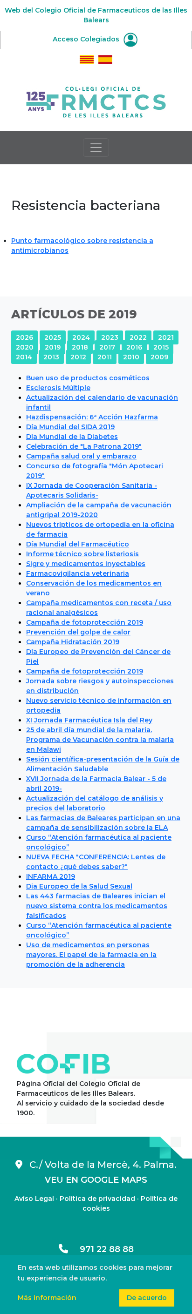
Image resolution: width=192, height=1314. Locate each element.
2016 (134, 347)
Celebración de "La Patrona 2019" (84, 446)
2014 (24, 357)
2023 (109, 337)
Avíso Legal (34, 1198)
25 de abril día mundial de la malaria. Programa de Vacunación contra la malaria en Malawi (100, 740)
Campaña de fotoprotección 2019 (84, 622)
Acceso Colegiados (87, 39)
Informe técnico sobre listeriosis (82, 554)
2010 (131, 357)
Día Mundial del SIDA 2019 (70, 427)
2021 (166, 337)
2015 (161, 347)
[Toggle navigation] (96, 147)
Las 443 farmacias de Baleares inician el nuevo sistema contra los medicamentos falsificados (96, 906)
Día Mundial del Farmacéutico (77, 544)
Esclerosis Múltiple (58, 388)
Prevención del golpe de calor (78, 632)
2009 (159, 357)
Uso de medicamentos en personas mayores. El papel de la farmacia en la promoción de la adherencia (91, 955)
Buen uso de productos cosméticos (88, 378)
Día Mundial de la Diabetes (72, 436)
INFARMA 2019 (50, 876)
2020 (25, 347)
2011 (104, 357)
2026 (24, 337)
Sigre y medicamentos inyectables (85, 563)
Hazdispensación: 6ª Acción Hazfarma (92, 417)
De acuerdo (147, 1298)
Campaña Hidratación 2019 (72, 642)
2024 (81, 337)
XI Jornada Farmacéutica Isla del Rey (89, 720)
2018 (80, 347)
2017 (107, 347)
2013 (51, 357)
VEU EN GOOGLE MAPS (96, 1180)
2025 (52, 337)
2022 (138, 337)
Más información (47, 1298)
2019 (53, 347)
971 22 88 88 (101, 1249)
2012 (78, 357)
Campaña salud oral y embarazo (81, 456)
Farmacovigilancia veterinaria (77, 573)
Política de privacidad (97, 1198)
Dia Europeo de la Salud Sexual (79, 886)
